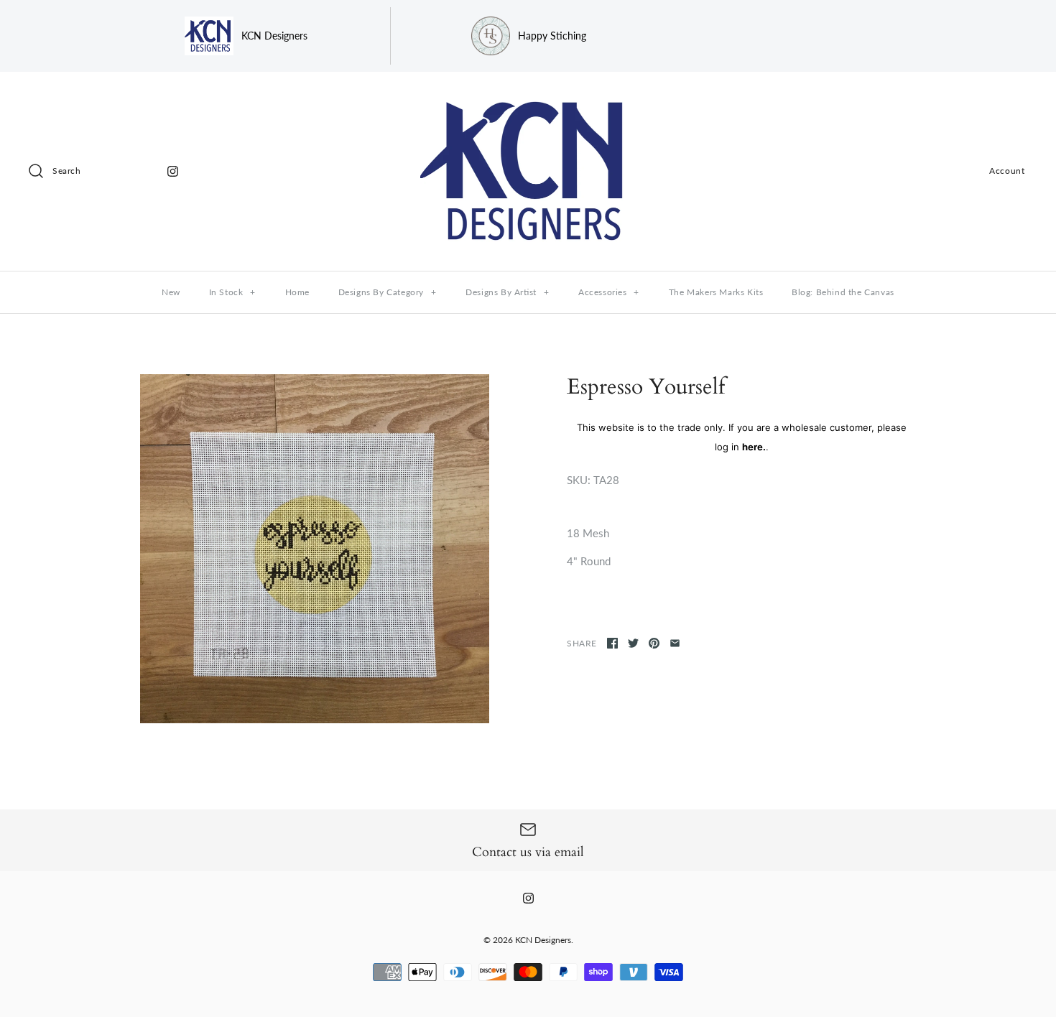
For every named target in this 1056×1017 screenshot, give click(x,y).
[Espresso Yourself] (314, 548)
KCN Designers (543, 939)
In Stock (232, 292)
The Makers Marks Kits (716, 292)
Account (1006, 170)
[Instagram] (172, 171)
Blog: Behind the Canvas (843, 292)
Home (297, 292)
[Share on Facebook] (612, 643)
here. (754, 446)
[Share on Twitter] (633, 643)
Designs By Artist (507, 292)
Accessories (608, 292)
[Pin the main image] (654, 643)
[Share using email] (675, 643)
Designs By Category (387, 292)
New (171, 292)
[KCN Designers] (528, 94)
